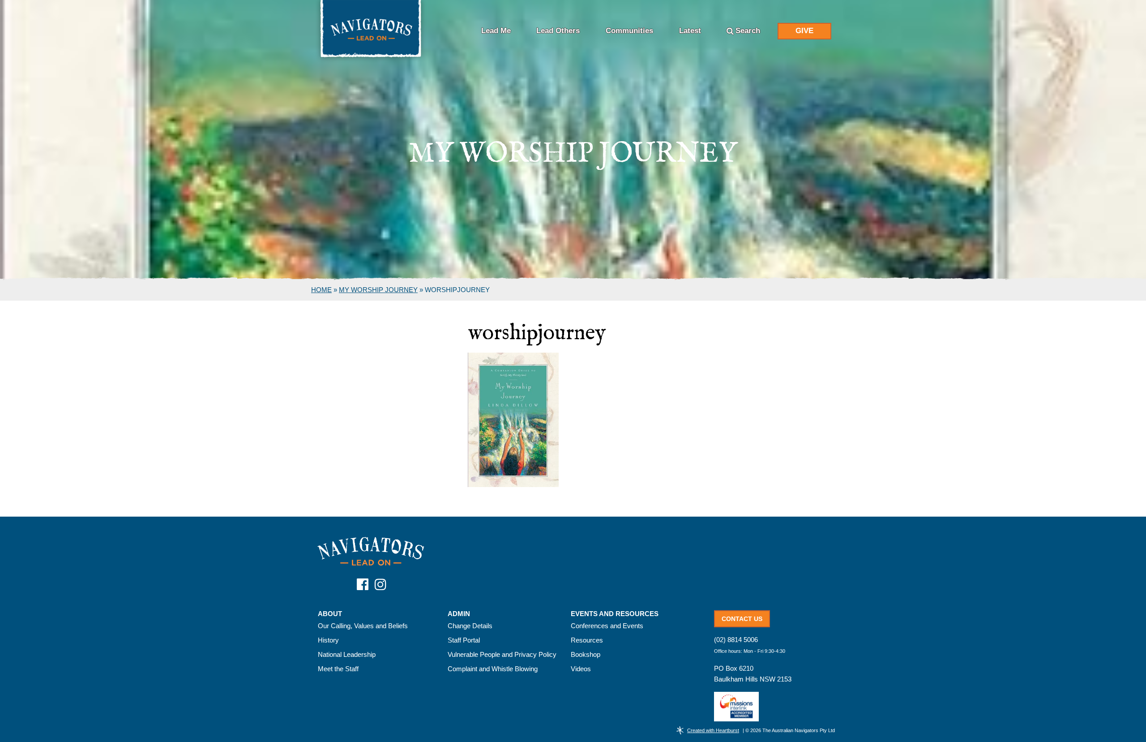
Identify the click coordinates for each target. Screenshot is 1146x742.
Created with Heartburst (713, 730)
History (328, 640)
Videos (581, 669)
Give (804, 30)
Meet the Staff (338, 669)
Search (747, 30)
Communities (629, 30)
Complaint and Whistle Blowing (493, 669)
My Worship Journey (378, 289)
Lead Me (496, 30)
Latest (690, 30)
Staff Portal (464, 640)
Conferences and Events (607, 626)
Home (321, 289)
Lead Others (558, 30)
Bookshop (585, 654)
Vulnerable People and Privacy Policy (502, 654)
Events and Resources (615, 613)
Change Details (470, 626)
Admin (459, 613)
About (330, 613)
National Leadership (347, 654)
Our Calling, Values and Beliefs (363, 626)
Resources (587, 640)
